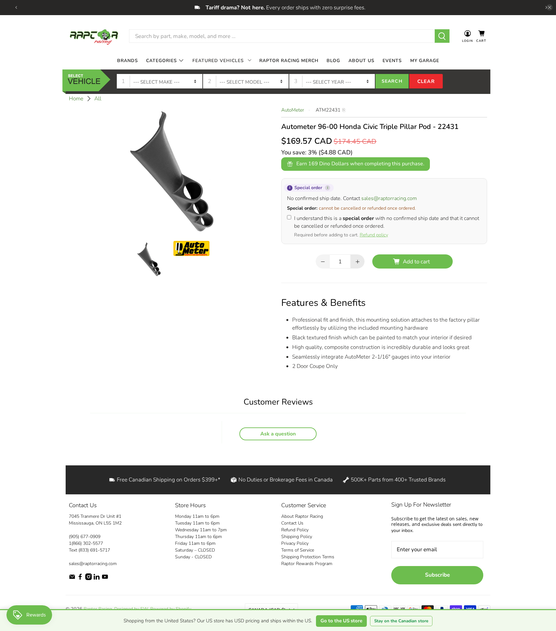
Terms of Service (297, 550)
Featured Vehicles (218, 60)
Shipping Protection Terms (307, 557)
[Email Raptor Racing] (72, 579)
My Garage (424, 60)
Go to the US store (341, 620)
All (97, 98)
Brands (127, 60)
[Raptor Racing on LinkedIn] (96, 579)
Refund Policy (295, 530)
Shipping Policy (296, 537)
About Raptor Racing (302, 516)
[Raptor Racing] (94, 36)
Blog (333, 60)
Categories (161, 60)
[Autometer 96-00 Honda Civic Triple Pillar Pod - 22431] (172, 170)
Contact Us (292, 523)
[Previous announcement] (16, 7)
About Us (361, 60)
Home (76, 98)
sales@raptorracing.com (389, 198)
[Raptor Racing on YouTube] (105, 579)
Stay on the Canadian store (401, 621)
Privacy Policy (295, 543)
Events (392, 60)
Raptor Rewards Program (306, 564)
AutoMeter (292, 110)
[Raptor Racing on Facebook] (80, 579)
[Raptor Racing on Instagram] (88, 579)
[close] (549, 7)
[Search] (442, 36)
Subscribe (437, 575)
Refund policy (374, 235)
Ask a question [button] (278, 433)
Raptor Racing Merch (289, 60)
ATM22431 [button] (328, 110)
